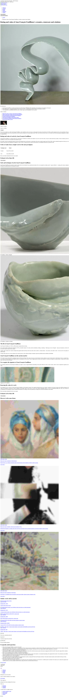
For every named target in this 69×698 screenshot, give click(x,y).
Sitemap (4, 694)
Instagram (4, 685)
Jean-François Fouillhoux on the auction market (11, 117)
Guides (4, 10)
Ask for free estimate (4, 15)
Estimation (4, 11)
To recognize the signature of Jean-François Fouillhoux (12, 118)
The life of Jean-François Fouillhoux (9, 116)
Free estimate (3, 14)
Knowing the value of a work (8, 119)
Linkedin (4, 687)
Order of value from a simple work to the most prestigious (12, 114)
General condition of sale (7, 691)
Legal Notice (5, 693)
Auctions (4, 8)
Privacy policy (5, 692)
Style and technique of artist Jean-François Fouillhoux (12, 115)
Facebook (4, 686)
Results (4, 9)
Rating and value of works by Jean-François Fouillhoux (12, 113)
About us (4, 7)
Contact (4, 12)
